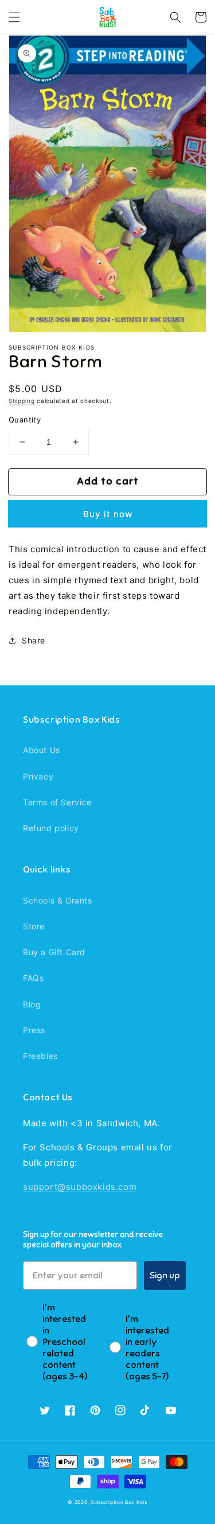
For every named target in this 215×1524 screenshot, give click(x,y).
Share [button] (33, 640)
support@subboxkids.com (79, 1186)
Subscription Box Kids (119, 1502)
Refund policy (51, 828)
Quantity (25, 419)
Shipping (22, 400)
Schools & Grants (57, 900)
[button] (14, 17)
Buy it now (107, 514)
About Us (41, 750)
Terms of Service (57, 802)
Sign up (165, 1275)
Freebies (40, 1056)
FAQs (33, 978)
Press (34, 1030)
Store (34, 926)
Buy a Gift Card (54, 952)
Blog (32, 1004)
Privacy (38, 776)
